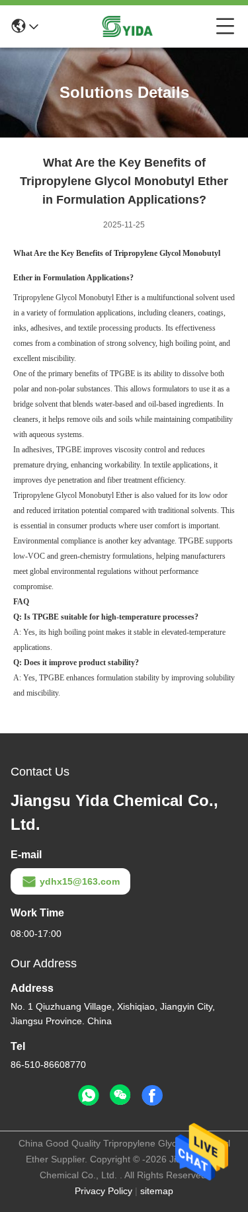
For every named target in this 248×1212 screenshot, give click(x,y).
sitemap (156, 1191)
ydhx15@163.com (80, 881)
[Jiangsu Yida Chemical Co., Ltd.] (127, 26)
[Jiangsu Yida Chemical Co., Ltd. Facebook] (152, 1096)
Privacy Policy (103, 1191)
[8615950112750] (89, 1096)
